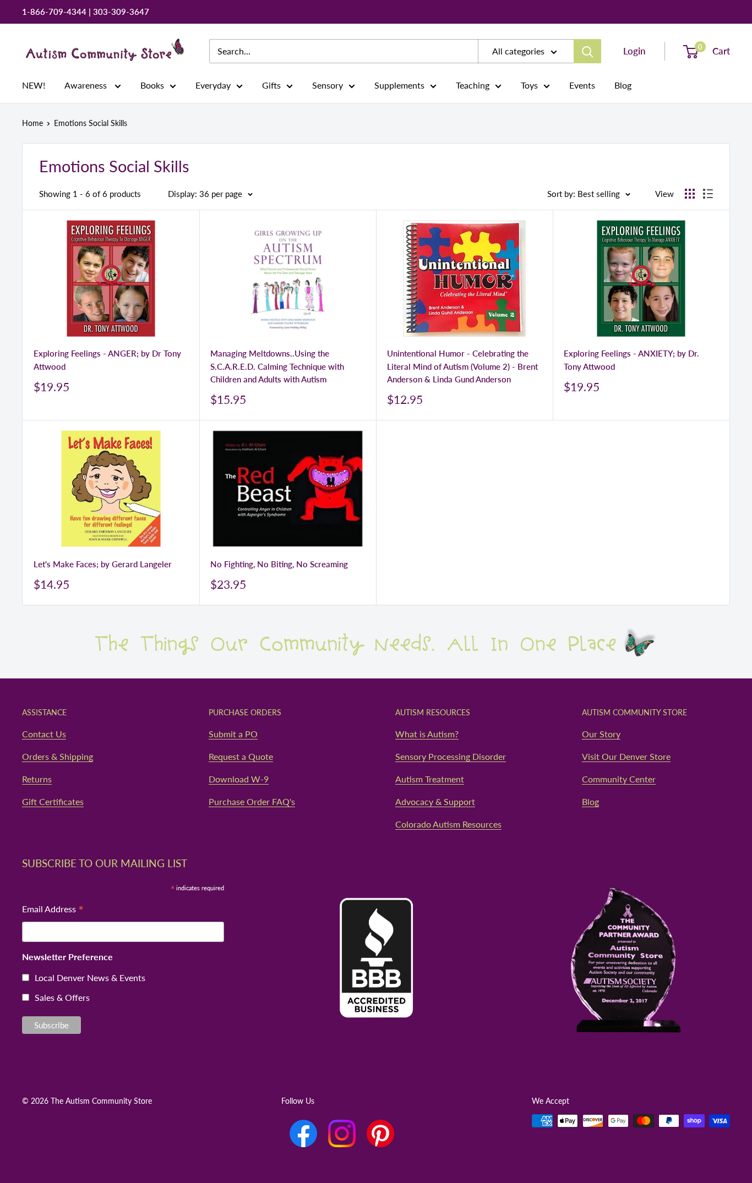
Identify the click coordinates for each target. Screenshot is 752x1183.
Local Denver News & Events (90, 977)
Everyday (213, 85)
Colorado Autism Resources (448, 824)
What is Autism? (427, 734)
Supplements (399, 85)
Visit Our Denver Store (626, 756)
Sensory (327, 85)
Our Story (601, 734)
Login (634, 51)
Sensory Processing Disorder (450, 756)
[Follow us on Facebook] (303, 1133)
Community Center (619, 779)
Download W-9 (239, 779)
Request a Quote (241, 756)
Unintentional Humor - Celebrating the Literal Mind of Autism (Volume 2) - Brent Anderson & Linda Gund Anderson (462, 366)
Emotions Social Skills (90, 123)
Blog (622, 85)
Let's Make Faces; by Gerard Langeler (103, 564)
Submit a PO (233, 734)
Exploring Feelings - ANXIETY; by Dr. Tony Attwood (631, 359)
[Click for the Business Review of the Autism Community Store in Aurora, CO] (376, 936)
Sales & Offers (62, 997)
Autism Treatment (429, 779)
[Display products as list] (708, 194)
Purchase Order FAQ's (252, 801)
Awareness (86, 85)
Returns (37, 779)
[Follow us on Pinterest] (380, 1133)
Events (582, 85)
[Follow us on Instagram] (342, 1133)
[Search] (587, 51)
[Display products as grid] (690, 194)
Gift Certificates (53, 801)
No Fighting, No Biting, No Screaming (279, 564)
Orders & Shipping (57, 756)
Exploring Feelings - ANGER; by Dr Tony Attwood (107, 359)
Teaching (472, 85)
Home (32, 123)
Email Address (53, 910)
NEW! (33, 85)
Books (152, 85)
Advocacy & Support (435, 801)
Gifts (271, 85)
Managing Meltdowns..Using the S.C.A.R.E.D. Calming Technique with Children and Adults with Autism (277, 366)
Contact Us (44, 734)
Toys (529, 85)
